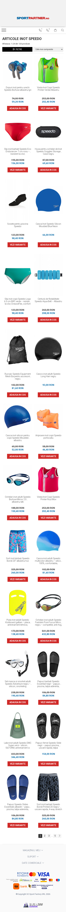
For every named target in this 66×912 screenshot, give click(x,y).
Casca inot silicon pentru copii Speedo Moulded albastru (18, 438)
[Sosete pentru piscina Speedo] (17, 200)
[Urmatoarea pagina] (59, 836)
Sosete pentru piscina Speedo (17, 225)
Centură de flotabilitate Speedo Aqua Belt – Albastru (48, 300)
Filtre (18, 49)
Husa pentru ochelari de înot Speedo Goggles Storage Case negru (48, 151)
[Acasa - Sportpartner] (33, 18)
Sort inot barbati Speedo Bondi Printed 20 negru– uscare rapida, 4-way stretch (48, 807)
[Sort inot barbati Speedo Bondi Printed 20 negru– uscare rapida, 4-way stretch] (48, 787)
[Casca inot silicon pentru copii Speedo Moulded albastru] (17, 418)
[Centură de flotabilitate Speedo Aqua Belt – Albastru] (48, 275)
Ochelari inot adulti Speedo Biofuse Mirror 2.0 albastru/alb (18, 499)
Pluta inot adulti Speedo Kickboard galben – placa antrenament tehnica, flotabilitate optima (17, 622)
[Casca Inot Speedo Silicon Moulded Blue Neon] (48, 200)
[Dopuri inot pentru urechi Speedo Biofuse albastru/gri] (17, 70)
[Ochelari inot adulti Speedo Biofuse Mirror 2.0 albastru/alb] (17, 479)
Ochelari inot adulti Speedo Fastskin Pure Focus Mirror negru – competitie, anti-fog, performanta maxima (48, 622)
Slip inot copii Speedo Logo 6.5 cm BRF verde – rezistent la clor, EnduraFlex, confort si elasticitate (17, 301)
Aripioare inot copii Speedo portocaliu (48, 436)
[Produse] (4, 31)
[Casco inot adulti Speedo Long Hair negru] (48, 349)
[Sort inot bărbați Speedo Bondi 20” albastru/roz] (17, 541)
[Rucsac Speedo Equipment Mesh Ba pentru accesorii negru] (17, 350)
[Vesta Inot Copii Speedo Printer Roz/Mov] (48, 479)
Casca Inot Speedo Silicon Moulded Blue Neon (48, 225)
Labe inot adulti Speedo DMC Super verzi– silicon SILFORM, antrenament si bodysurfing (17, 745)
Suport (32, 856)
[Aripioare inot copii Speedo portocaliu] (48, 418)
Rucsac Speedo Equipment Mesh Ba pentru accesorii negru (18, 376)
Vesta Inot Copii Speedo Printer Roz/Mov (48, 498)
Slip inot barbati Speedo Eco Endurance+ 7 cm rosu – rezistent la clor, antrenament (17, 151)
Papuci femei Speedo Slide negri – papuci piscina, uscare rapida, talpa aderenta (48, 745)
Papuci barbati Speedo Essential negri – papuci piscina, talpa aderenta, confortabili (48, 684)
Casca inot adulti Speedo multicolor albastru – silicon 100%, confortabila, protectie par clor (48, 561)
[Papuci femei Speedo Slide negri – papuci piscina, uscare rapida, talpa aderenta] (48, 725)
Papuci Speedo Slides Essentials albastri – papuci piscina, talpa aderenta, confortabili (17, 807)
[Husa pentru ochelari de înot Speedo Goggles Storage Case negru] (48, 131)
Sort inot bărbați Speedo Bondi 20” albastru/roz (17, 559)
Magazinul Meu (32, 850)
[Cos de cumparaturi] (55, 30)
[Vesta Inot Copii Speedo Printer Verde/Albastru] (48, 70)
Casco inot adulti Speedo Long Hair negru (48, 375)
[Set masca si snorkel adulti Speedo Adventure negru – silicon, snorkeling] (17, 664)
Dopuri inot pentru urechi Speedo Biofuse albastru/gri (17, 88)
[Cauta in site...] (62, 30)
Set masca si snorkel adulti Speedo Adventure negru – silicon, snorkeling (18, 684)
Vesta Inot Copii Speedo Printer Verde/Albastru (48, 88)
